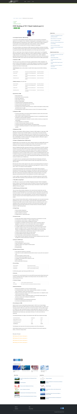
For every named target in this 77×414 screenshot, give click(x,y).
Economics (15, 21)
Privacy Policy (31, 408)
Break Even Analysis (54, 68)
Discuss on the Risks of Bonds (55, 45)
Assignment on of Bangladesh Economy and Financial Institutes (56, 36)
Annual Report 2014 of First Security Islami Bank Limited (57, 55)
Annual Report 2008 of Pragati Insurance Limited (56, 63)
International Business (17, 23)
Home (25, 1)
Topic (33, 1)
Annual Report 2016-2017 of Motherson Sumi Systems (56, 66)
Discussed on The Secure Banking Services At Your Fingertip (57, 43)
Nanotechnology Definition (54, 57)
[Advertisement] (38, 10)
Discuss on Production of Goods (55, 40)
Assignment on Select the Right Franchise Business (57, 48)
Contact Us (16, 408)
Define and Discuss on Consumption (56, 38)
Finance (15, 22)
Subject (29, 1)
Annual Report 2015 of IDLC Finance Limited (56, 60)
